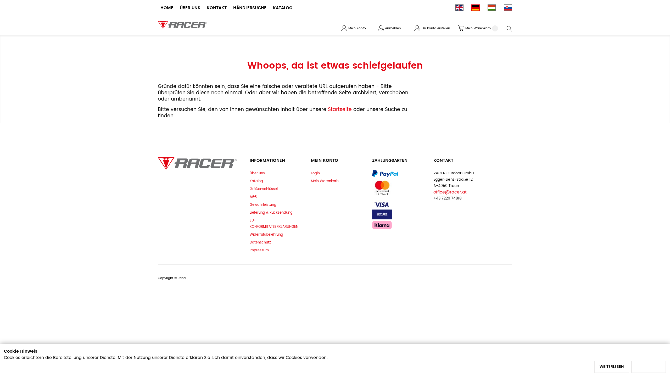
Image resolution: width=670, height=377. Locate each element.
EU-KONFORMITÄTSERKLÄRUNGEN (274, 224)
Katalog (256, 181)
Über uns (257, 173)
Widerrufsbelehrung (266, 234)
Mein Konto (357, 28)
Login (315, 173)
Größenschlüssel (264, 189)
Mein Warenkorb (325, 181)
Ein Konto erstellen (436, 28)
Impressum (259, 250)
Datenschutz (260, 242)
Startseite (340, 110)
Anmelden (393, 28)
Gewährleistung (263, 205)
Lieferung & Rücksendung (271, 212)
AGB (253, 197)
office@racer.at (450, 192)
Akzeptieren (649, 367)
